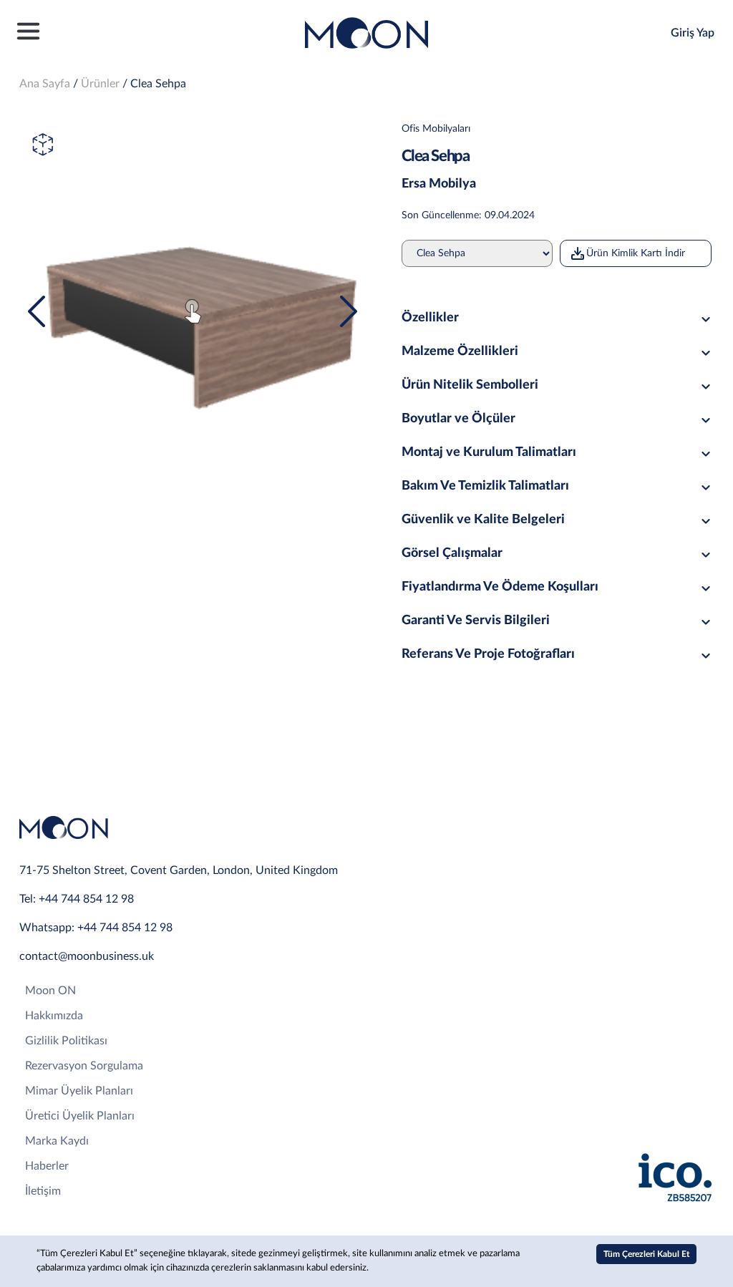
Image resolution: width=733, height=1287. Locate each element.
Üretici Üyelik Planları (80, 1116)
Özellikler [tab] (430, 317)
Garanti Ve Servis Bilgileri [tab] (476, 620)
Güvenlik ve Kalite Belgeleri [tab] (483, 519)
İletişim (43, 1191)
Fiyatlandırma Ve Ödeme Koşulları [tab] (500, 587)
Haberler (47, 1166)
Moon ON (50, 990)
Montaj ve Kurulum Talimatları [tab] (489, 452)
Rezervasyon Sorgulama (84, 1066)
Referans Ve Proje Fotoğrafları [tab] (488, 654)
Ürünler (100, 83)
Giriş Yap (692, 33)
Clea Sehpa (158, 83)
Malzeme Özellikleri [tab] (460, 351)
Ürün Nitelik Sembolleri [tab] (470, 385)
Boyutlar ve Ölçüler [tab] (458, 418)
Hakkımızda (54, 1015)
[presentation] (36, 311)
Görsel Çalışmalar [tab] (452, 553)
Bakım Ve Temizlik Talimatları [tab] (485, 486)
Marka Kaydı (57, 1141)
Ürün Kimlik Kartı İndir (635, 253)
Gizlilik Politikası (66, 1040)
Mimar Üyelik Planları (79, 1091)
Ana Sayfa (44, 83)
